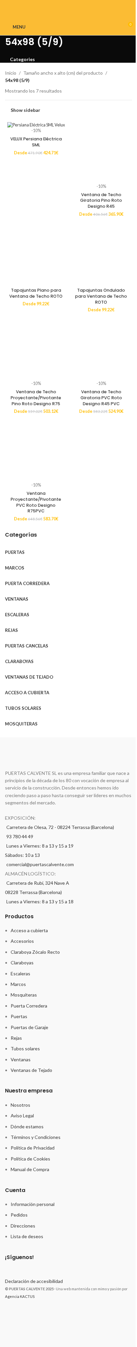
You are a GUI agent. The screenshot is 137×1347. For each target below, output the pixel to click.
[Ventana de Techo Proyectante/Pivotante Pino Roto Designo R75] (36, 350)
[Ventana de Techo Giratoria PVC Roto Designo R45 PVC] (101, 350)
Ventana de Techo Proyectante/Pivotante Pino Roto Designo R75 (36, 397)
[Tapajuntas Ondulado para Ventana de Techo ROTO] (101, 254)
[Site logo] (68, 26)
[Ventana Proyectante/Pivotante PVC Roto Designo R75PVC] (36, 451)
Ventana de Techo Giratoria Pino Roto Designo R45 (101, 200)
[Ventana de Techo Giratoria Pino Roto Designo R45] (101, 153)
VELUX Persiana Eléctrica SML (36, 142)
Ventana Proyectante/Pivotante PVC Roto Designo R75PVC (36, 502)
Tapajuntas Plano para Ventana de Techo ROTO (36, 293)
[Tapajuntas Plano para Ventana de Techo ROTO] (36, 254)
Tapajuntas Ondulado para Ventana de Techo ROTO (101, 296)
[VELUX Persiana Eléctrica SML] (36, 125)
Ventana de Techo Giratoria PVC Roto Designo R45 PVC (101, 397)
